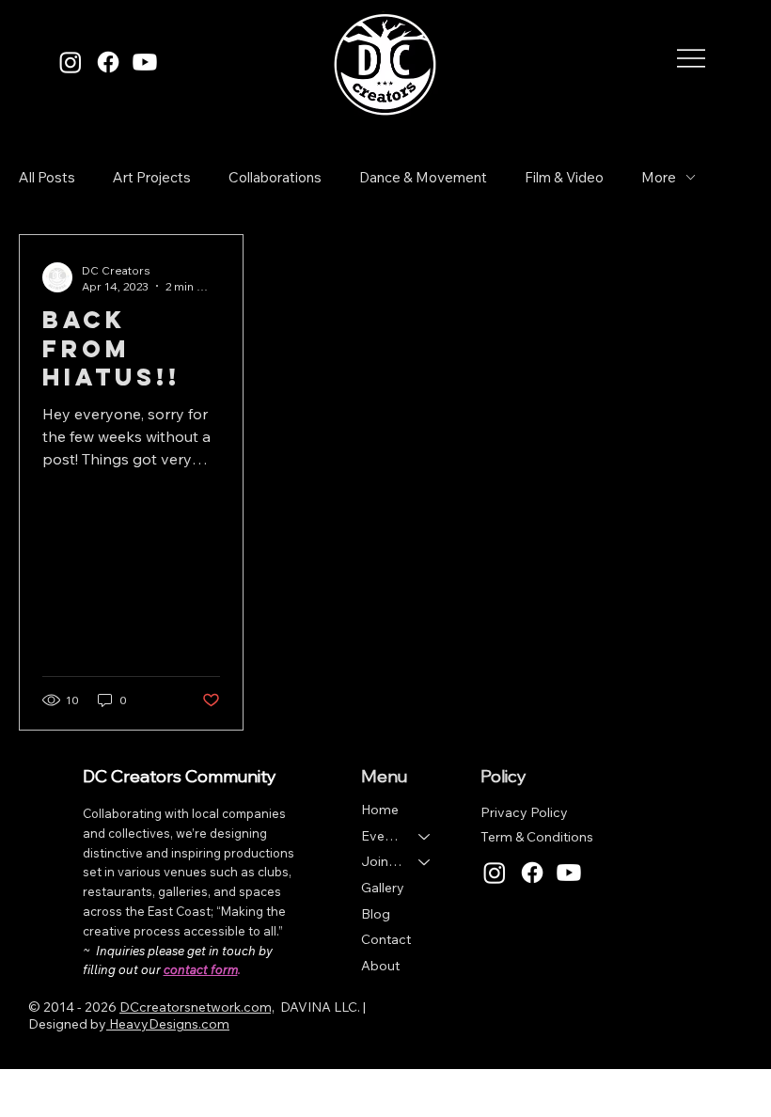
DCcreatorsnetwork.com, (197, 1007)
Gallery (382, 887)
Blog (375, 913)
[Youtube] (145, 62)
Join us (381, 861)
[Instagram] (70, 62)
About (380, 965)
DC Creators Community (179, 776)
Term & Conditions (536, 836)
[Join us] (424, 862)
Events (381, 835)
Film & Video (564, 177)
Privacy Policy (524, 812)
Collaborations (275, 177)
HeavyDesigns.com (167, 1023)
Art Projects (152, 177)
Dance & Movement (423, 177)
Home (380, 809)
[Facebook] (108, 62)
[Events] (424, 837)
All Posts (47, 177)
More (658, 177)
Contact (386, 939)
